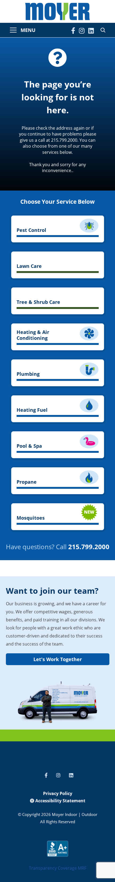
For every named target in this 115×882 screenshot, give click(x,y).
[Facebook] (73, 31)
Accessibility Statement (59, 801)
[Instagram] (82, 31)
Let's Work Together (57, 659)
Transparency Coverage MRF (57, 868)
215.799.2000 (88, 546)
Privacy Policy (57, 793)
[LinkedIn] (91, 31)
